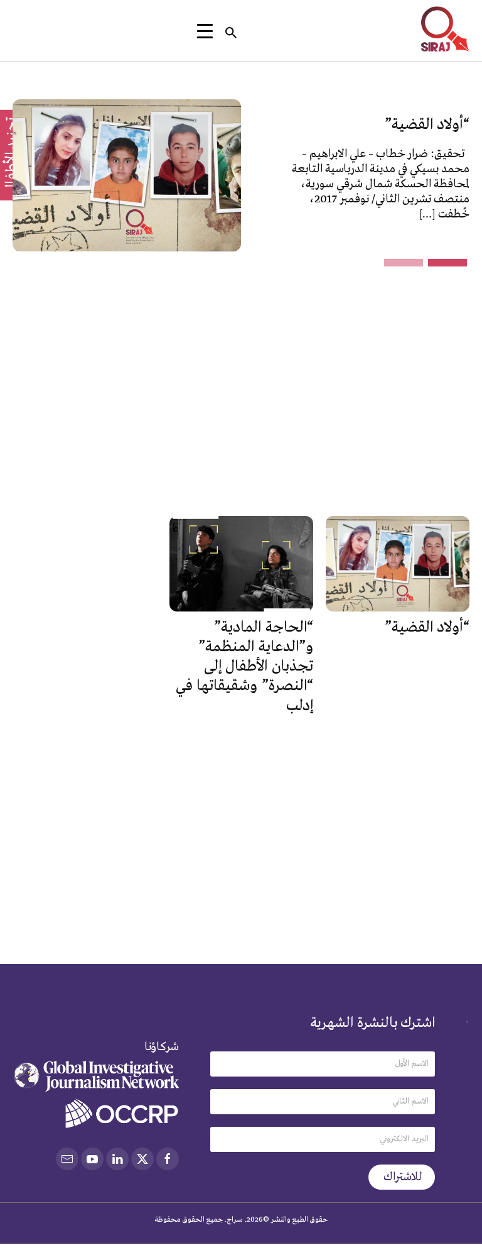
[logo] (445, 29)
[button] (447, 262)
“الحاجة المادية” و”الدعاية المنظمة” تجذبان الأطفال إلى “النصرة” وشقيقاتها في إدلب (244, 667)
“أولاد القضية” (427, 124)
